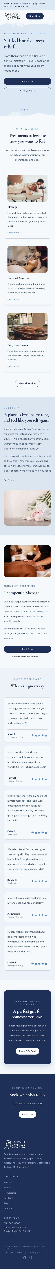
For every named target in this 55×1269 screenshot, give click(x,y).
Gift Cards (9, 1198)
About (7, 1187)
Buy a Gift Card (27, 1051)
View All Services (27, 383)
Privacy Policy (36, 1252)
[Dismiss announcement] (49, 5)
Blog (6, 1203)
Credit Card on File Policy (15, 1252)
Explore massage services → (27, 656)
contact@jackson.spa (15, 1227)
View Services (27, 90)
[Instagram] (30, 1257)
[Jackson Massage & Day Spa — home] (12, 16)
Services (8, 1182)
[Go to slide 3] (27, 109)
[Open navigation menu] (48, 16)
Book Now (34, 16)
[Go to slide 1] (21, 109)
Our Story (9, 480)
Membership (10, 1192)
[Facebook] (24, 1257)
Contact (8, 1208)
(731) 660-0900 (12, 1223)
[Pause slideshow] (32, 109)
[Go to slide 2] (24, 109)
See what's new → (22, 6)
